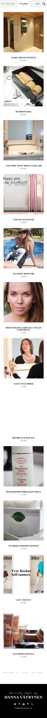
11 (32, 673)
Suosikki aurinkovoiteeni (24, 546)
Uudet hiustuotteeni (23, 58)
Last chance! (23, 600)
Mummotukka (24, 112)
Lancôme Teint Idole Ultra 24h (24, 166)
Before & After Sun (23, 438)
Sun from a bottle (23, 654)
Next (40, 673)
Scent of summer (23, 384)
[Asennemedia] (32, 703)
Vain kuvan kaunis (23, 220)
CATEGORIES (23, 4)
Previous (9, 673)
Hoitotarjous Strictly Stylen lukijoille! (23, 329)
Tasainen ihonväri (23, 274)
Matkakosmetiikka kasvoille (23, 492)
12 (34, 673)
